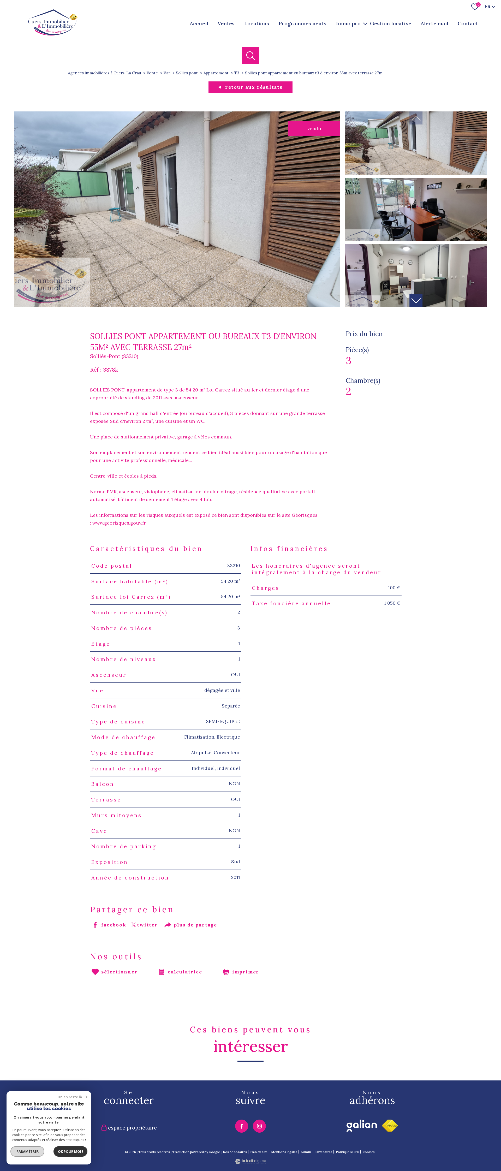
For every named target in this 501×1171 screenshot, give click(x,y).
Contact (468, 23)
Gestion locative (390, 23)
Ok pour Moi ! (70, 1151)
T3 (236, 72)
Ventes (226, 23)
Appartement (216, 72)
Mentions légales (284, 1152)
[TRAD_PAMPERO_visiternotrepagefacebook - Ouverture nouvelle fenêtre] (241, 1126)
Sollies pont (187, 72)
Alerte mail (434, 23)
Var (167, 72)
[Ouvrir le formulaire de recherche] (250, 55)
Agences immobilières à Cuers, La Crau (104, 72)
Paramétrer (27, 1151)
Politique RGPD (347, 1152)
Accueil (199, 23)
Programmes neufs (302, 23)
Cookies (369, 1152)
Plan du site (258, 1152)
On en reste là (69, 1097)
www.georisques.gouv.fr (119, 523)
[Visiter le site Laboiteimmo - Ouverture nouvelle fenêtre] (250, 1162)
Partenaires (323, 1152)
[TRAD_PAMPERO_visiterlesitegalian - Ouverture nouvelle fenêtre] (362, 1126)
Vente (152, 72)
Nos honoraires (235, 1152)
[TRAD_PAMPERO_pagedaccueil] (52, 34)
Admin (306, 1152)
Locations (256, 23)
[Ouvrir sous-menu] (365, 23)
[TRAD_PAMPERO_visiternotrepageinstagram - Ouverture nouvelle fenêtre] (259, 1126)
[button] (415, 300)
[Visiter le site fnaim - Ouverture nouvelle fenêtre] (390, 1126)
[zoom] (177, 305)
